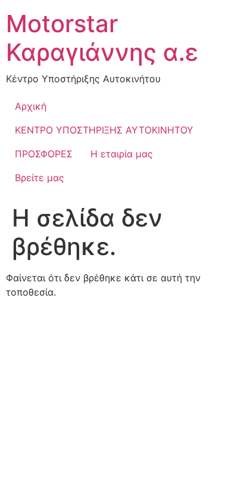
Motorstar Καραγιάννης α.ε (102, 38)
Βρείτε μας (39, 178)
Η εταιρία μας (121, 154)
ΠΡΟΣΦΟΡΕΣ (44, 154)
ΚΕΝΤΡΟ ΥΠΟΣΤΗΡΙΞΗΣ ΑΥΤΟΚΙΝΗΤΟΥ (104, 130)
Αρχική (30, 106)
